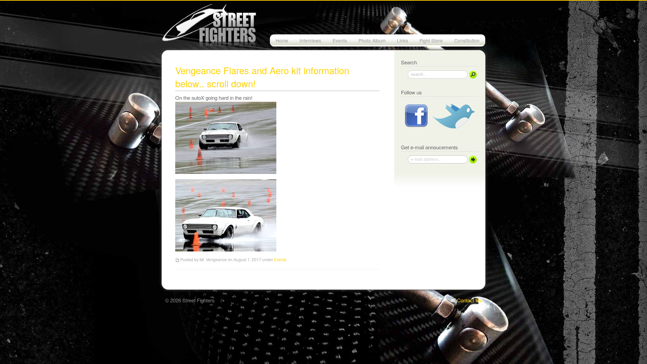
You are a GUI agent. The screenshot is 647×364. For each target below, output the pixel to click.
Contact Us (469, 300)
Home (282, 40)
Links (402, 40)
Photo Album (372, 40)
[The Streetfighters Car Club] (323, 25)
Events (340, 40)
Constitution (467, 40)
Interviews (310, 40)
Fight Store (431, 40)
